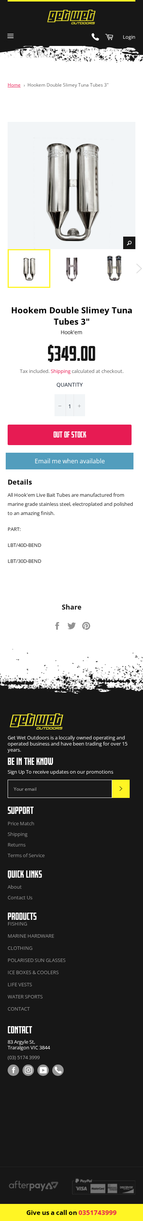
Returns (17, 844)
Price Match (21, 823)
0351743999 (98, 1212)
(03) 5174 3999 (24, 1057)
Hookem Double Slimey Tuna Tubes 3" (68, 85)
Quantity (69, 384)
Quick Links (25, 874)
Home (14, 85)
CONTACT (19, 1008)
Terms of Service (26, 855)
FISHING (17, 923)
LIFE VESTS (20, 984)
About (15, 886)
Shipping (61, 371)
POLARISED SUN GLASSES (37, 960)
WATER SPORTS (25, 996)
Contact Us (20, 897)
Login (129, 36)
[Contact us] (58, 1070)
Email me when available (70, 461)
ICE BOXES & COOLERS (33, 972)
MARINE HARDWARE (31, 935)
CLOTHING (20, 948)
